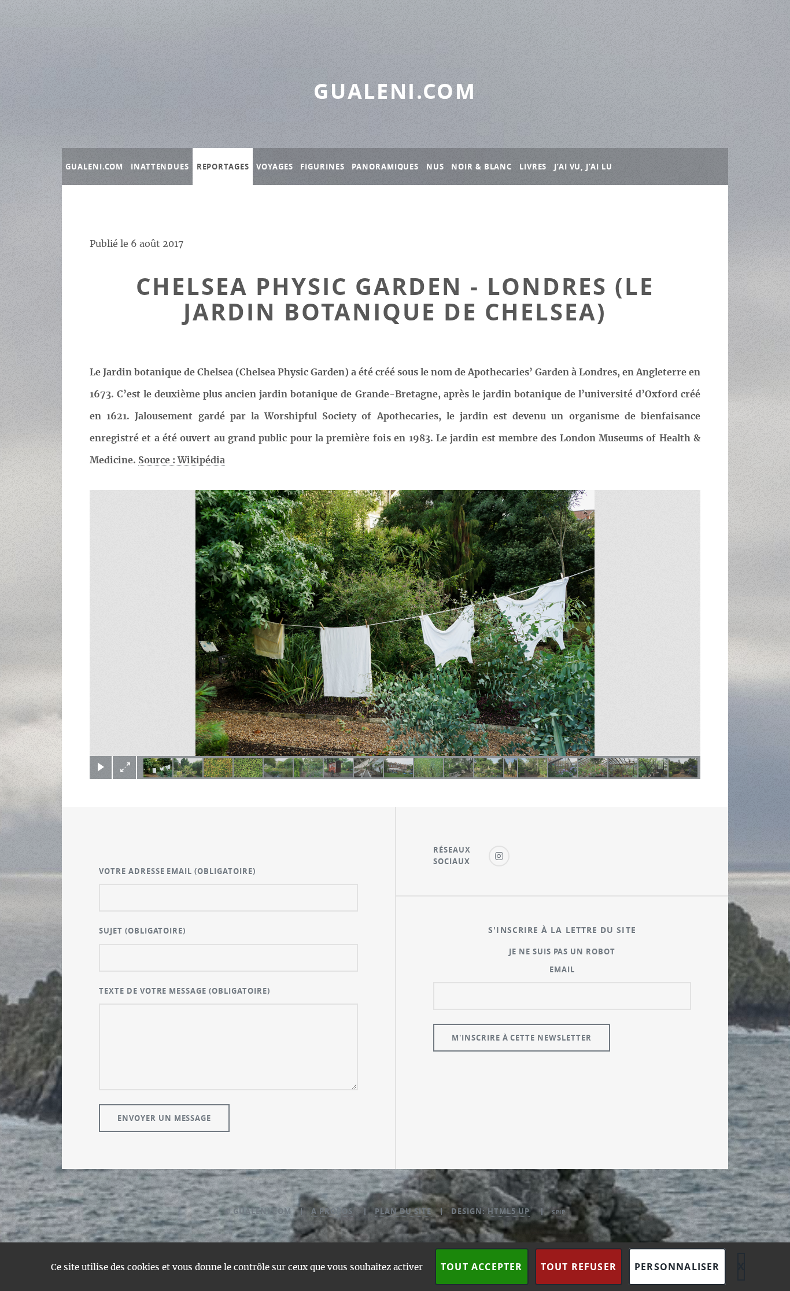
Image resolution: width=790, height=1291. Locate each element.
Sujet (142, 930)
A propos (332, 1211)
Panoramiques (385, 166)
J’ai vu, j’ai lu (583, 166)
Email (562, 969)
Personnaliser (677, 1266)
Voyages (274, 166)
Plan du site (403, 1211)
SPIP (559, 1212)
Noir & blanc (481, 166)
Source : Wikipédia (181, 460)
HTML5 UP (509, 1211)
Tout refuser (579, 1266)
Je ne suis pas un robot (562, 951)
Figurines (322, 166)
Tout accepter (482, 1266)
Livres (533, 166)
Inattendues (160, 166)
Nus (435, 166)
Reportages (223, 166)
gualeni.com (395, 91)
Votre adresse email (177, 871)
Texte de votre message (184, 991)
